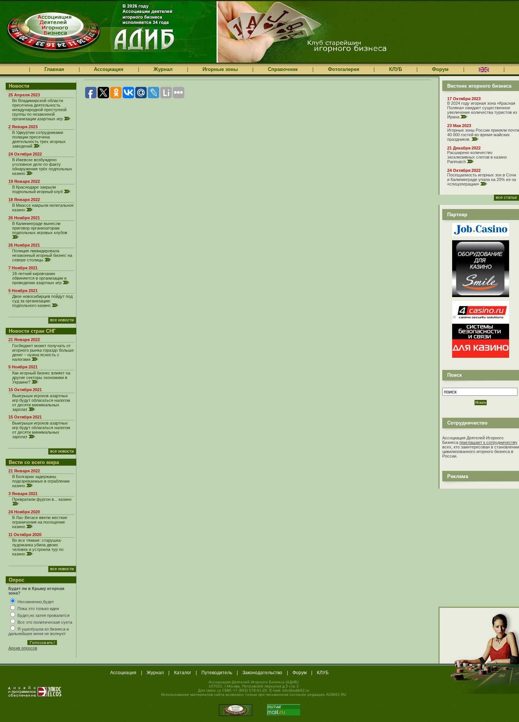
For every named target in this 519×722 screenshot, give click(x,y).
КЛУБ (395, 69)
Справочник (283, 69)
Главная (54, 69)
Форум (440, 69)
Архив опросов (22, 648)
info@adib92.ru (295, 690)
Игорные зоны (220, 69)
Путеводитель (216, 672)
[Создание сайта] (35, 691)
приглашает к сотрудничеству (488, 442)
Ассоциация (108, 69)
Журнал (162, 69)
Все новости (62, 320)
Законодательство (262, 672)
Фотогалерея (343, 69)
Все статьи (506, 197)
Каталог (182, 672)
